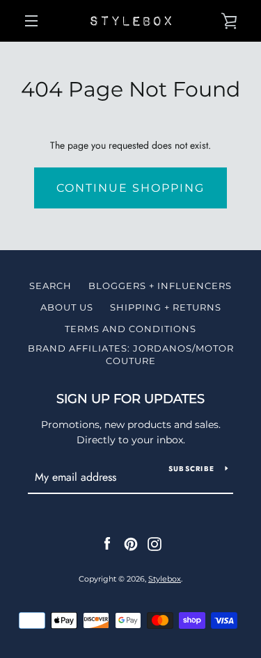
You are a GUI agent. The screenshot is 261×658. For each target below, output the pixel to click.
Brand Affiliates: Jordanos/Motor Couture (131, 354)
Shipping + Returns (165, 307)
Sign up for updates (130, 398)
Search (50, 285)
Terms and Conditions (130, 328)
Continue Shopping (130, 188)
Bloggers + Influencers (160, 285)
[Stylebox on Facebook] (107, 543)
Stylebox (164, 579)
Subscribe (191, 468)
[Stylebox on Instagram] (154, 543)
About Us (66, 307)
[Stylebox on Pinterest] (131, 543)
